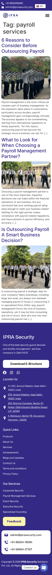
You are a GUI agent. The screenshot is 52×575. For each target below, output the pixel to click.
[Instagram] (11, 372)
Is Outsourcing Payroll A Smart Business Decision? (25, 234)
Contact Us (9, 463)
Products (8, 436)
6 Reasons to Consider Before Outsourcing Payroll (22, 45)
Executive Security (13, 507)
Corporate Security (13, 491)
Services (7, 447)
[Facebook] (4, 372)
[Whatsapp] (18, 372)
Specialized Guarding (14, 512)
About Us (8, 442)
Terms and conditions (14, 468)
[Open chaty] (44, 567)
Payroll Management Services (19, 496)
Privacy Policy (10, 474)
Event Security (11, 501)
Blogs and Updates (13, 458)
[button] (47, 15)
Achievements (10, 452)
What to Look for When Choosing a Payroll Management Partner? (23, 148)
